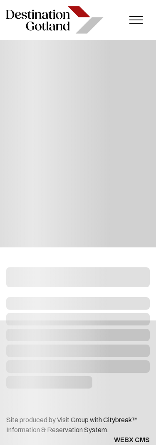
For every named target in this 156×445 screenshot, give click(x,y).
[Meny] (136, 20)
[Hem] (55, 20)
